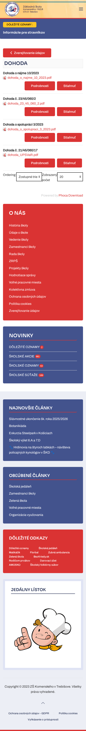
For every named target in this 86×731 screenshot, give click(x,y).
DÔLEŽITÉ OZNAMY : (20, 24)
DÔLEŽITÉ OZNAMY (25, 347)
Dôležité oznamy (19, 548)
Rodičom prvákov (19, 560)
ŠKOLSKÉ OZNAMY (26, 365)
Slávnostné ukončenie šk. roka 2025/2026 (38, 419)
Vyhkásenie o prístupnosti (43, 719)
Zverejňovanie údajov (29, 53)
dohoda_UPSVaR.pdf (23, 155)
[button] (81, 9)
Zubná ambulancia (59, 552)
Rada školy (17, 254)
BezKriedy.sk (41, 556)
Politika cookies (20, 303)
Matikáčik (14, 552)
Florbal (34, 552)
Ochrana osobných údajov (27, 296)
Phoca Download (71, 195)
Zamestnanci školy (22, 246)
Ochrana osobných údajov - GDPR (28, 713)
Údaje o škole (18, 232)
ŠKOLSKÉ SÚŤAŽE (26, 375)
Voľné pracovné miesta (25, 282)
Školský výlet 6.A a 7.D (24, 440)
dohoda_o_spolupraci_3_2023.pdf (32, 129)
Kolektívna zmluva (22, 289)
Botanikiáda (17, 426)
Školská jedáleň (20, 486)
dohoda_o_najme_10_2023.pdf (29, 77)
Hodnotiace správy (22, 275)
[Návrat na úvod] (23, 9)
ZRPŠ (13, 261)
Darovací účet (48, 560)
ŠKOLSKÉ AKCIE (24, 356)
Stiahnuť (69, 86)
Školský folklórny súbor (44, 564)
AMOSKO (14, 564)
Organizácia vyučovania (26, 515)
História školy (18, 225)
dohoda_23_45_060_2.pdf (26, 103)
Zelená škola (18, 500)
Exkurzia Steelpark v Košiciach (30, 433)
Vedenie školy (18, 239)
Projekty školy (19, 268)
